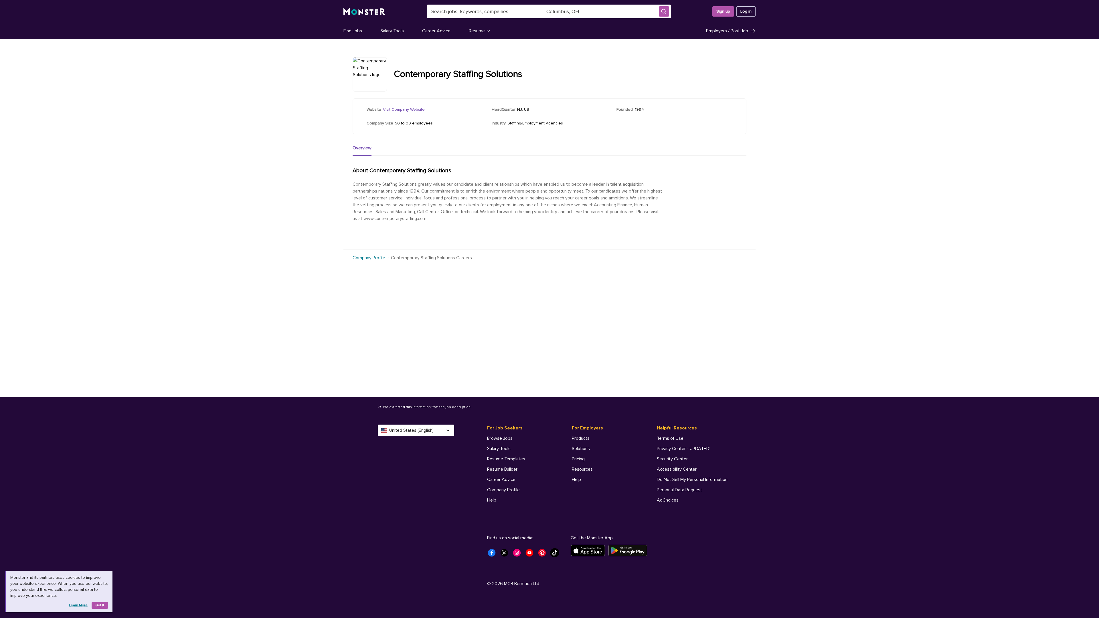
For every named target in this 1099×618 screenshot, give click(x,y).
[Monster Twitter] (506, 554)
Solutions (581, 448)
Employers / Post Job (727, 31)
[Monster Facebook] (493, 554)
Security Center (672, 459)
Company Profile (369, 258)
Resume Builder (502, 469)
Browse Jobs (500, 438)
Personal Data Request (679, 490)
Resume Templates (506, 459)
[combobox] (484, 11)
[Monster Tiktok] (556, 554)
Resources (582, 469)
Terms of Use (670, 438)
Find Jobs (352, 31)
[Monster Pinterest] (543, 554)
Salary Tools (392, 31)
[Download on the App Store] (589, 550)
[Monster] (364, 11)
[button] (664, 11)
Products (581, 438)
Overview (362, 148)
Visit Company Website (404, 109)
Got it (99, 605)
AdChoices (668, 500)
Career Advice (436, 31)
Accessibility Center (677, 469)
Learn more (78, 605)
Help (491, 500)
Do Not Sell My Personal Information (692, 479)
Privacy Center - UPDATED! (683, 448)
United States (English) (411, 430)
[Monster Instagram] (518, 554)
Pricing (578, 459)
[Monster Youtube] (531, 554)
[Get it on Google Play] (629, 550)
